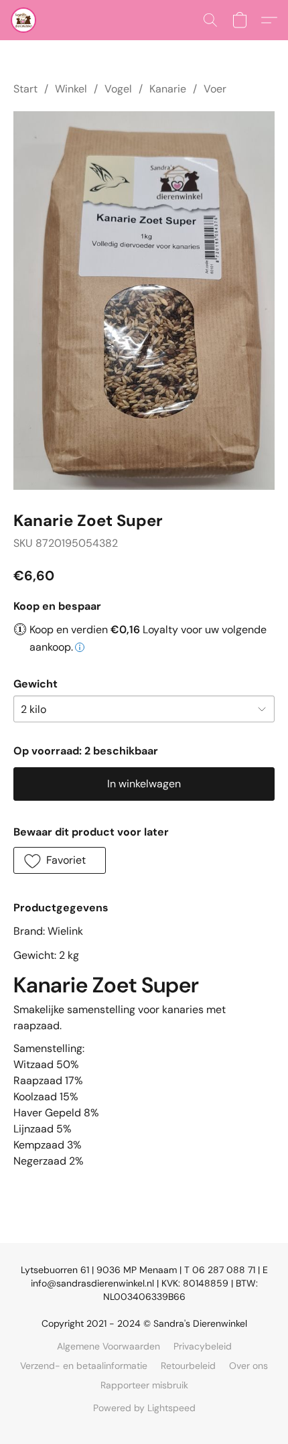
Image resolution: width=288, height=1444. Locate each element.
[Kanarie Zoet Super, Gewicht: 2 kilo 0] (144, 300)
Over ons (248, 1366)
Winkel (71, 89)
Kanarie (167, 89)
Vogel (118, 89)
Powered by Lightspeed (144, 1408)
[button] (24, 20)
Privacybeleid (202, 1346)
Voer (215, 89)
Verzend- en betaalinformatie (83, 1366)
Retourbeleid (188, 1366)
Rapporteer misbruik (144, 1385)
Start (25, 89)
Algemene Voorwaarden (108, 1346)
